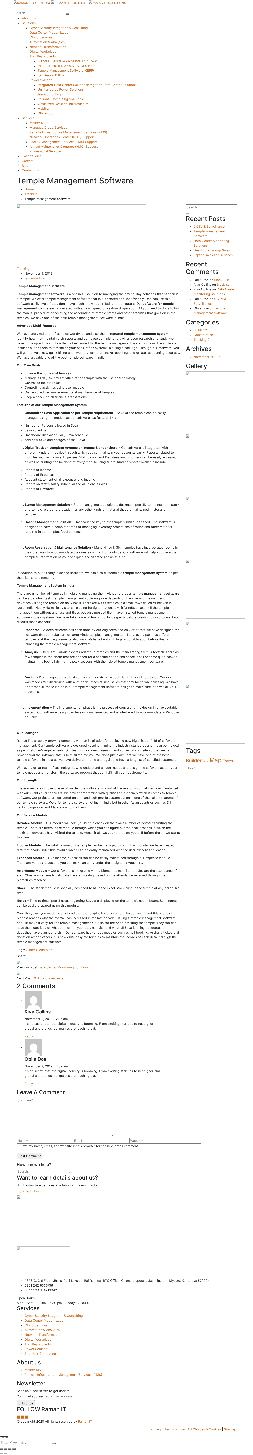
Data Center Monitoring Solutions (63, 967)
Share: (21, 956)
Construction (204, 335)
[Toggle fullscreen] (9, 1449)
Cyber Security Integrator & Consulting (54, 1316)
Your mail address (30, 1396)
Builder (30, 950)
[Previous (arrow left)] (1, 1453)
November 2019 (207, 357)
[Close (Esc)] (1, 1449)
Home (29, 189)
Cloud (40, 950)
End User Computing (40, 1354)
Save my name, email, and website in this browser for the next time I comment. (79, 1146)
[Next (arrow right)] (5, 1453)
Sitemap (230, 1429)
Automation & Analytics (42, 1330)
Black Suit (221, 280)
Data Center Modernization (45, 1320)
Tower (228, 761)
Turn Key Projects (38, 1344)
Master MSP (34, 1370)
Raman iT (85, 1421)
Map (49, 950)
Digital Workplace (38, 1339)
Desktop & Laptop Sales (212, 250)
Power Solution (36, 1349)
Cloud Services (36, 1325)
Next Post (24, 978)
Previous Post (27, 967)
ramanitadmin (35, 278)
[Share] (5, 1449)
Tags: (21, 950)
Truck (190, 767)
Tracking (31, 194)
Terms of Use (175, 1429)
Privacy (156, 1429)
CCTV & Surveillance (48, 978)
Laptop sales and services (213, 255)
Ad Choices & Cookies (204, 1429)
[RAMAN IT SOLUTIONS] (32, 2)
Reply (29, 1036)
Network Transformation (43, 1335)
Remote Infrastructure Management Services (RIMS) (63, 1375)
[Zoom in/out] (14, 1449)
